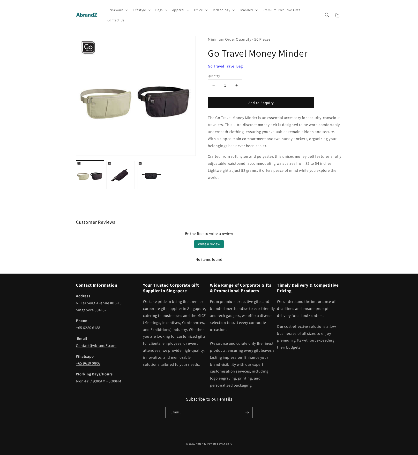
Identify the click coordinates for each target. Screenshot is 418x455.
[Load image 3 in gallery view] (151, 175)
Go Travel (216, 66)
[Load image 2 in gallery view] (120, 175)
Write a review (209, 243)
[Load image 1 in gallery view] (90, 175)
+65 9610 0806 (88, 363)
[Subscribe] (247, 412)
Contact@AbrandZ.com (96, 345)
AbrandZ (201, 443)
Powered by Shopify (219, 443)
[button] (117, 10)
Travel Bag (234, 66)
